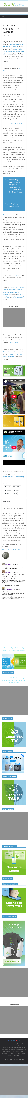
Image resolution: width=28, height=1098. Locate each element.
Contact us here (13, 342)
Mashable (6, 215)
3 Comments (16, 35)
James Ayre (11, 35)
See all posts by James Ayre (11, 549)
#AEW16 (12, 194)
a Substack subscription (16, 44)
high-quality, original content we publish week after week (13, 51)
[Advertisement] (14, 317)
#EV (18, 185)
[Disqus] (14, 581)
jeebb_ (17, 275)
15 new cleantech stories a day (12, 352)
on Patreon (6, 47)
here (13, 474)
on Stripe (15, 47)
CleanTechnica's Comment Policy (13, 477)
